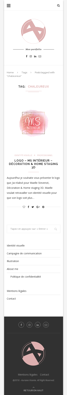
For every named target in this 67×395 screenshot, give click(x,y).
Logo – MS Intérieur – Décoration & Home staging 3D (33, 164)
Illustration (13, 261)
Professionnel (45, 155)
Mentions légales (16, 291)
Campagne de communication (24, 253)
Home (10, 72)
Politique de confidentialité (25, 276)
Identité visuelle (23, 155)
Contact (11, 298)
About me (12, 269)
